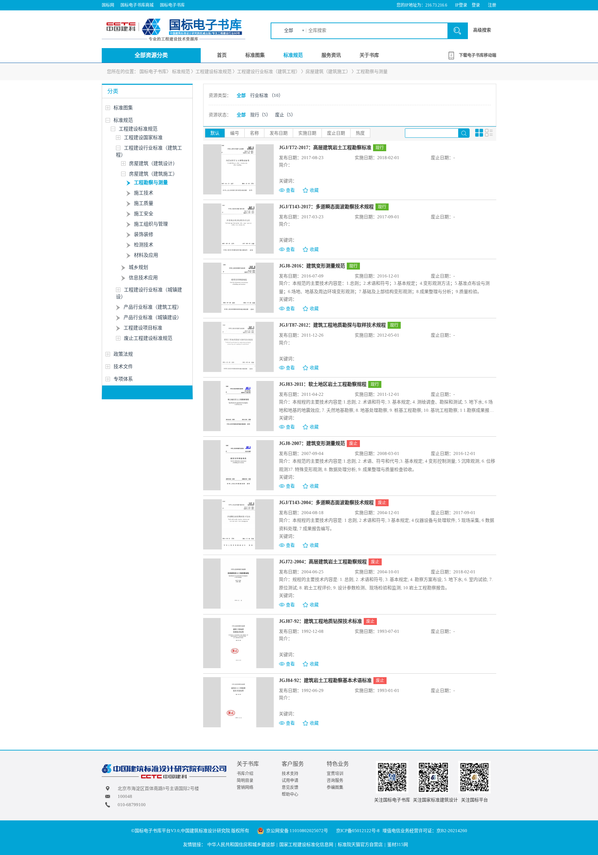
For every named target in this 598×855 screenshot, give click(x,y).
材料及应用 (146, 255)
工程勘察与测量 (372, 71)
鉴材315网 (397, 844)
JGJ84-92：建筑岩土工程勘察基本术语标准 (325, 680)
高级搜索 (482, 30)
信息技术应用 (143, 277)
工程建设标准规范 (214, 71)
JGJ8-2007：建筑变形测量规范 (312, 443)
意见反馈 (290, 787)
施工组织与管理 (151, 224)
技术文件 (123, 366)
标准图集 (255, 55)
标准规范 (293, 55)
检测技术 (143, 244)
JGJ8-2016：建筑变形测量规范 (312, 266)
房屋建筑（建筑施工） (328, 71)
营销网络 (245, 787)
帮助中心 (290, 794)
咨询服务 (335, 780)
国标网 (108, 5)
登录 (476, 5)
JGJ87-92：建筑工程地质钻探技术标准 (320, 621)
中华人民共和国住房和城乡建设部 (241, 844)
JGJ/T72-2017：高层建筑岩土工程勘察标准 (325, 147)
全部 (288, 30)
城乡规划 (138, 267)
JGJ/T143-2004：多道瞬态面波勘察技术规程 (326, 502)
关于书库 (369, 55)
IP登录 (461, 5)
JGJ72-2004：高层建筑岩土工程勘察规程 (323, 561)
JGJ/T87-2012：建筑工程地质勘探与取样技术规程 (332, 325)
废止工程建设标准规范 (148, 338)
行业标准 (266, 95)
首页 (222, 55)
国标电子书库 (172, 5)
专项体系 (123, 379)
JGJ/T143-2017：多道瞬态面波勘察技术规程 (326, 206)
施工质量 (143, 203)
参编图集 (335, 787)
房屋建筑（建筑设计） (153, 163)
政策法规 (123, 354)
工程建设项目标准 (143, 327)
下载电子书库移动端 (477, 55)
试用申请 (290, 780)
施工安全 (143, 213)
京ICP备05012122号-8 (358, 830)
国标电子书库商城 (137, 5)
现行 (260, 114)
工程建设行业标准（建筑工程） (268, 71)
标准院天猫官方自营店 (360, 844)
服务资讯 (331, 55)
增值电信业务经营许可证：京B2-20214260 (424, 830)
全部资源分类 (151, 55)
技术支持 (290, 773)
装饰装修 (143, 234)
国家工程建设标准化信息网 (306, 844)
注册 (492, 5)
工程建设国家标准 (143, 137)
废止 (285, 114)
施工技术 (143, 192)
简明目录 (245, 780)
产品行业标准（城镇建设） (153, 317)
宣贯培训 (335, 773)
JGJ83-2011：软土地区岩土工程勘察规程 (322, 384)
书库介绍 (245, 773)
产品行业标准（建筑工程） (153, 307)
